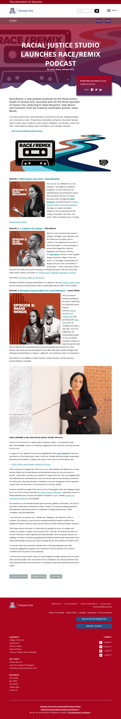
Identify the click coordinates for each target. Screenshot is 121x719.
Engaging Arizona (38, 576)
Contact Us (13, 690)
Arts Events (13, 684)
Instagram (106, 647)
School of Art (14, 643)
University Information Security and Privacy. (59, 710)
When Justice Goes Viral (31, 179)
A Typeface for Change (31, 228)
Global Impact (56, 576)
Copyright (82, 613)
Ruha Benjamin (52, 179)
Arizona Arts (21, 11)
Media (99, 21)
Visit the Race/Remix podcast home (27, 131)
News (108, 21)
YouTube (107, 651)
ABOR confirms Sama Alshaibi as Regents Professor (31, 464)
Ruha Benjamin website (18, 222)
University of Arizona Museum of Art (23, 668)
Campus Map (14, 687)
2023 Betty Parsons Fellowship (49, 492)
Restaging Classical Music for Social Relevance (43, 290)
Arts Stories (13, 678)
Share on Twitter (96, 90)
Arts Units (14, 659)
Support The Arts (94, 626)
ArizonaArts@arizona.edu (102, 607)
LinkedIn (107, 655)
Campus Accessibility (56, 613)
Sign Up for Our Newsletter (94, 619)
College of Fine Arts (87, 84)
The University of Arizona (21, 605)
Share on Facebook (92, 90)
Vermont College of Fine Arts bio (32, 278)
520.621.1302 (105, 604)
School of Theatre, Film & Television (23, 652)
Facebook (107, 642)
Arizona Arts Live (15, 662)
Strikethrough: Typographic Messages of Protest (57, 273)
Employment (92, 613)
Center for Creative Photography (21, 665)
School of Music (15, 649)
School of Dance (15, 646)
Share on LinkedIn (100, 90)
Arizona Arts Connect (19, 576)
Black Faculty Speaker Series (69, 282)
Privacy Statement (105, 613)
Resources (14, 675)
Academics (14, 637)
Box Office (13, 681)
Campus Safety (71, 613)
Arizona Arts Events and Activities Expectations (60, 706)
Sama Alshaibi (63, 453)
